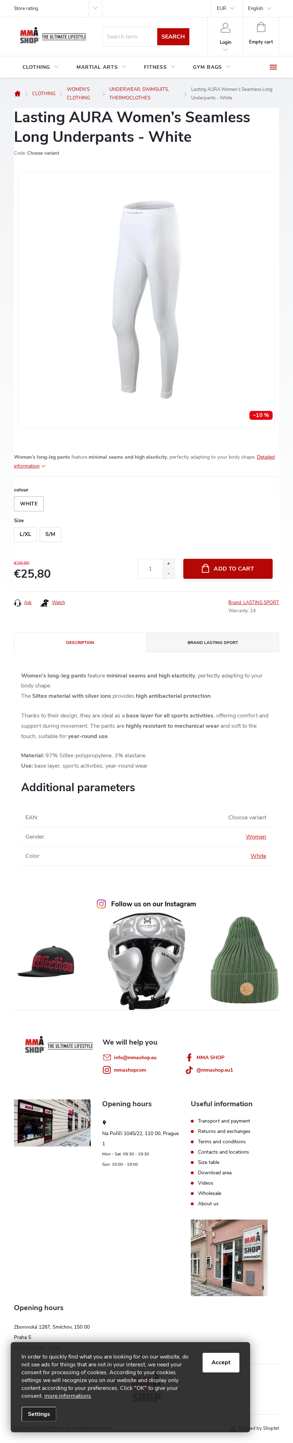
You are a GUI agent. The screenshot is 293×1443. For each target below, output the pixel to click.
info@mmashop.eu (135, 1057)
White (258, 856)
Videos (205, 1183)
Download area (215, 1173)
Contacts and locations (223, 1152)
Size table (208, 1162)
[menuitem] (41, 67)
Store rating (26, 8)
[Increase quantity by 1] (168, 564)
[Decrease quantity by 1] (168, 573)
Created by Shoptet (259, 1428)
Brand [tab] (213, 642)
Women (256, 837)
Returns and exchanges (224, 1131)
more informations (67, 1396)
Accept (221, 1362)
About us (208, 1204)
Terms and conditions (222, 1142)
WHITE (29, 503)
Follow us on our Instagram (153, 904)
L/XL (25, 534)
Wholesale (209, 1193)
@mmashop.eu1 (215, 1070)
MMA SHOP (210, 1057)
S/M (50, 534)
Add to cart (234, 569)
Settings (39, 1414)
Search (173, 37)
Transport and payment (224, 1121)
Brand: (253, 602)
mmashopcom (130, 1070)
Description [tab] (80, 642)
